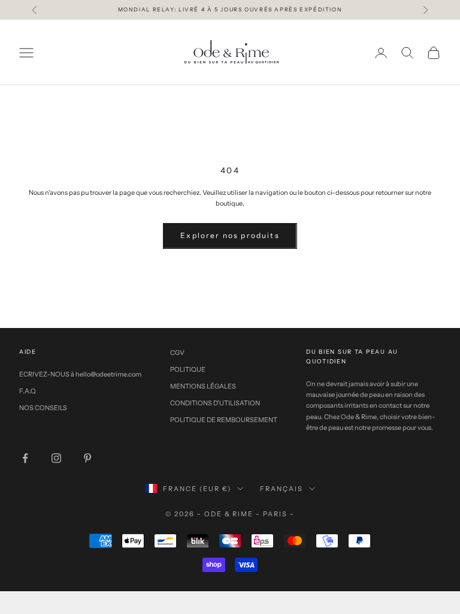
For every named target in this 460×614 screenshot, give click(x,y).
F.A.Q (27, 391)
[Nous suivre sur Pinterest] (87, 458)
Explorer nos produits (229, 235)
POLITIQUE (187, 369)
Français (281, 488)
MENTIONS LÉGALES (203, 386)
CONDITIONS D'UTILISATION (215, 403)
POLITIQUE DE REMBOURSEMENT (223, 420)
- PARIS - (275, 514)
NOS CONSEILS (43, 408)
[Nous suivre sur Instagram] (56, 458)
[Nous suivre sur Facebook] (25, 458)
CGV (177, 352)
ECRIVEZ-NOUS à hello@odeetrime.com (80, 374)
